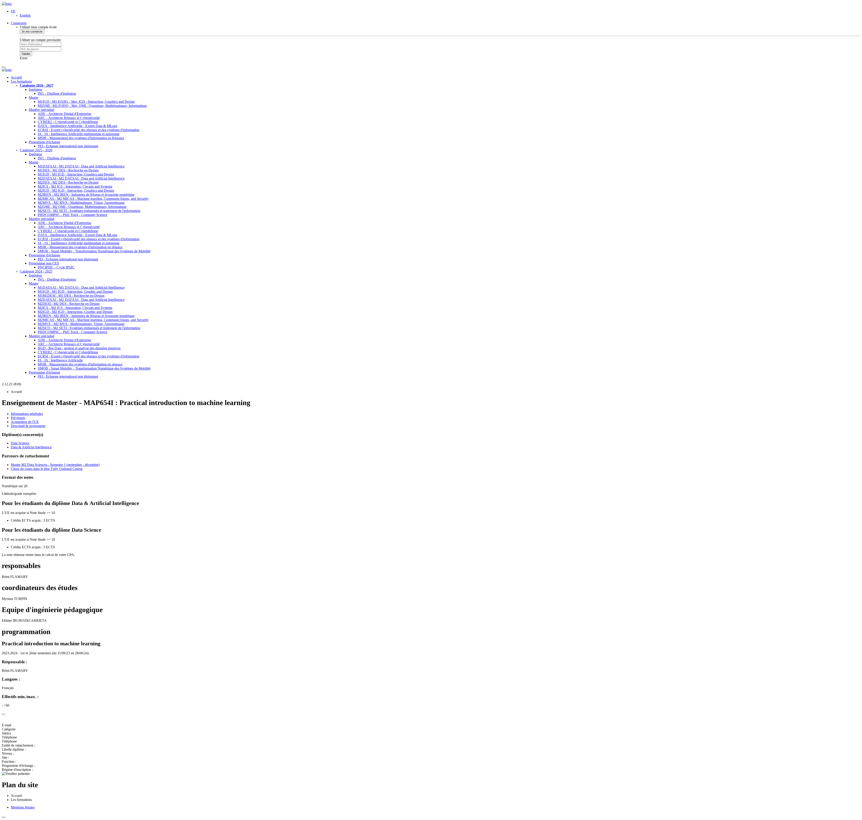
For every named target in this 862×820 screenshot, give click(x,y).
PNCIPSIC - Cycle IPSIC (56, 267)
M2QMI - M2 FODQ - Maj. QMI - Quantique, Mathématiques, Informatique (92, 106)
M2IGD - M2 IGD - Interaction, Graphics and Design (76, 190)
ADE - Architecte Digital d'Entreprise (64, 114)
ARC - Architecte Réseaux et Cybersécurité (69, 118)
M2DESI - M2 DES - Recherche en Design (69, 304)
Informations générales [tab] (27, 414)
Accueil (16, 77)
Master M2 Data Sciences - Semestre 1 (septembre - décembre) (55, 465)
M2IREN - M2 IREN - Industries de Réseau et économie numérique (86, 194)
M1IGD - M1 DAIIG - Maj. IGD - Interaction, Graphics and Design (86, 102)
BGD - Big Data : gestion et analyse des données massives (79, 348)
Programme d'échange (44, 142)
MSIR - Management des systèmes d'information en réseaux (80, 247)
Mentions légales (23, 807)
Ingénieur (35, 89)
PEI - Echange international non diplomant (68, 146)
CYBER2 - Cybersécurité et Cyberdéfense (68, 122)
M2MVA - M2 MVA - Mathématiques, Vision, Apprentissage (81, 203)
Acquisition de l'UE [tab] (25, 422)
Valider (26, 53)
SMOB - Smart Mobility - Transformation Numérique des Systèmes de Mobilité (94, 251)
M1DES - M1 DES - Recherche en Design (68, 170)
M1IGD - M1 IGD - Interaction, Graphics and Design (76, 174)
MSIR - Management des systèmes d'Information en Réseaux (81, 138)
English (25, 15)
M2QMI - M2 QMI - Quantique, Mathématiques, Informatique (82, 207)
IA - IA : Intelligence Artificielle (60, 360)
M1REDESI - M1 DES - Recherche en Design (71, 296)
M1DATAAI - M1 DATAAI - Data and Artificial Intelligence (81, 166)
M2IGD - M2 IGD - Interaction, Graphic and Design (75, 312)
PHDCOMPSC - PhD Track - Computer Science (72, 215)
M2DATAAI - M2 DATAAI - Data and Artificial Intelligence (81, 178)
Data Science (20, 443)
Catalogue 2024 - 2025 (36, 271)
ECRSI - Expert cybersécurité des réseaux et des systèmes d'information (88, 130)
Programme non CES (44, 263)
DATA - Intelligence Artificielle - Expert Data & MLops (77, 126)
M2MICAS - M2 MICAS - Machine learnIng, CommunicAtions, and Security (93, 199)
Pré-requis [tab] (18, 418)
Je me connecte (32, 31)
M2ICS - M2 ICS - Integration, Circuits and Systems (75, 186)
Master (33, 97)
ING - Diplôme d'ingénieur (57, 93)
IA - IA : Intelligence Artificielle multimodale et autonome (78, 134)
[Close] (3, 714)
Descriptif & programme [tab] (28, 426)
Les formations (21, 81)
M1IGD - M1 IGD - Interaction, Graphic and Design (75, 291)
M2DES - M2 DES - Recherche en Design (68, 182)
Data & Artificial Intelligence (31, 447)
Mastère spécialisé (41, 110)
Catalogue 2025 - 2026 (36, 150)
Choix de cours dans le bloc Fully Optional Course (47, 469)
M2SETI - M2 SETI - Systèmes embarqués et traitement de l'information (89, 211)
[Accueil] (7, 4)
